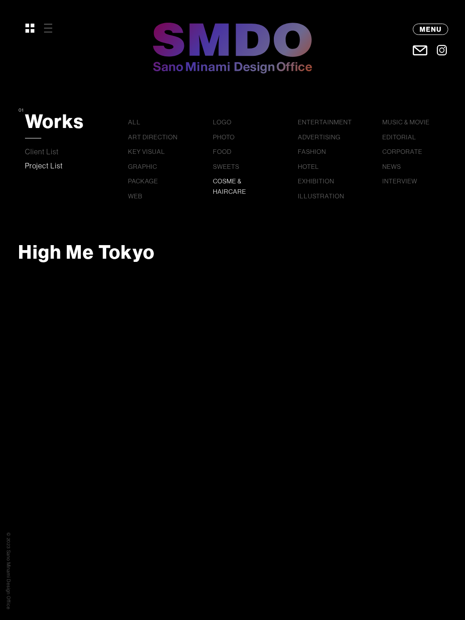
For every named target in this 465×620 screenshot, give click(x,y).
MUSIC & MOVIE (406, 122)
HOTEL (308, 166)
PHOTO (224, 137)
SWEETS (226, 166)
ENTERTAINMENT (325, 122)
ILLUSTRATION (321, 196)
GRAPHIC (142, 166)
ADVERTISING (319, 137)
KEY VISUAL (146, 152)
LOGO (222, 122)
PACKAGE (143, 181)
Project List (44, 165)
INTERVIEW (399, 181)
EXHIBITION (316, 181)
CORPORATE (402, 152)
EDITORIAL (399, 137)
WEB (135, 196)
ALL (134, 122)
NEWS (391, 166)
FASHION (312, 152)
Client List (42, 151)
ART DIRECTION (153, 137)
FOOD (222, 152)
